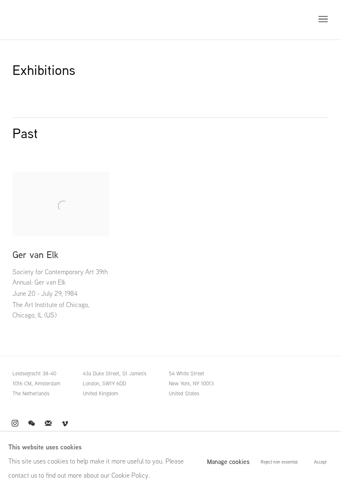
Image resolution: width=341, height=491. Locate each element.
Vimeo (65, 423)
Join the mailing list (48, 423)
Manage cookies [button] (228, 461)
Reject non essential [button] (279, 462)
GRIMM (31, 20)
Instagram (15, 423)
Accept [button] (320, 462)
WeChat (31, 423)
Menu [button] (322, 19)
